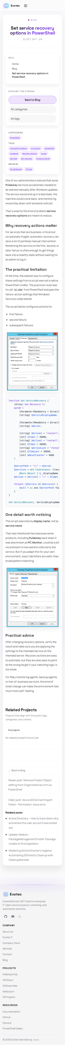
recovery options (29, 153)
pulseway (14, 153)
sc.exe (43, 153)
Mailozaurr (8, 991)
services (13, 158)
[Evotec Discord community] (13, 916)
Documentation (11, 1011)
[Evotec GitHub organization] (5, 916)
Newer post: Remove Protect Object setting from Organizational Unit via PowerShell (30, 784)
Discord (7, 1022)
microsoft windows (18, 148)
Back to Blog (32, 100)
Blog (14, 68)
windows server (43, 158)
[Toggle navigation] (25, 5)
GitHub (6, 1017)
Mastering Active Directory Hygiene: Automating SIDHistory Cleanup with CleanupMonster (31, 855)
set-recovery (26, 158)
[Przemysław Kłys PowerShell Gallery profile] (20, 916)
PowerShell (15, 137)
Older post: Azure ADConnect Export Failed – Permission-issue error (30, 802)
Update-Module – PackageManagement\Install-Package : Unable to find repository (33, 839)
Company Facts (11, 943)
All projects (14, 730)
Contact (7, 954)
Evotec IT (8, 937)
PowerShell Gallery (13, 1028)
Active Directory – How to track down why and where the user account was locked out (33, 823)
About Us (8, 931)
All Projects (9, 997)
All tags (15, 118)
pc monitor (35, 148)
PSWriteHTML (10, 974)
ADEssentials (10, 985)
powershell (49, 148)
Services (7, 948)
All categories (19, 109)
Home (15, 63)
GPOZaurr (8, 980)
